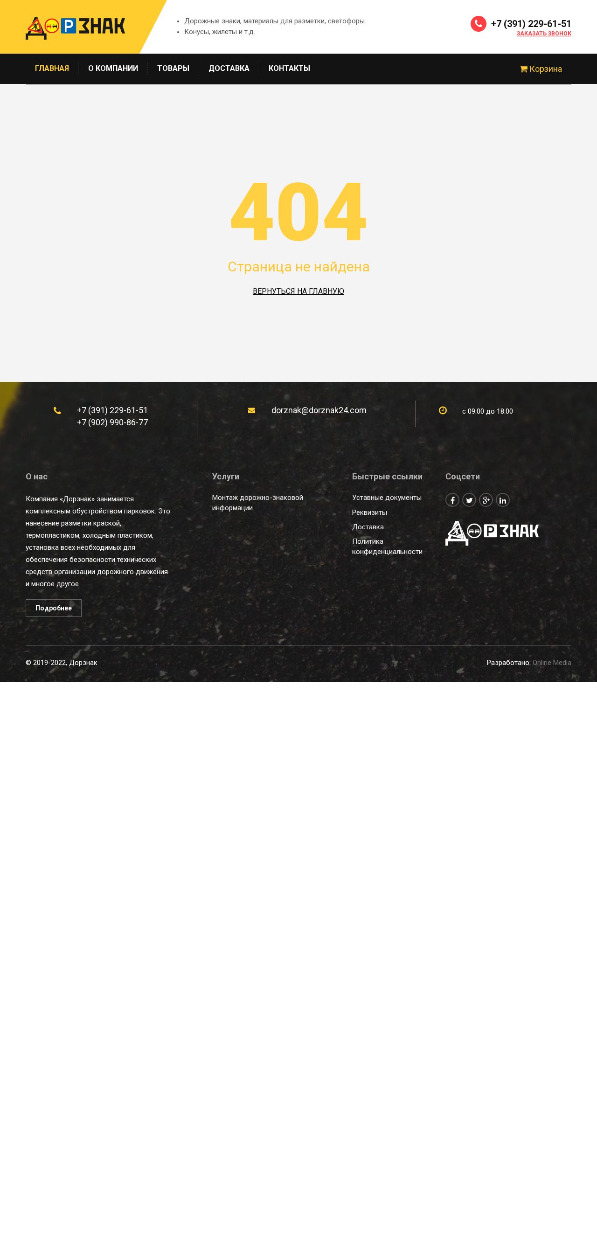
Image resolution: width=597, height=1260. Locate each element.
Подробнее (53, 608)
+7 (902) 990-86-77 (112, 422)
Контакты (289, 68)
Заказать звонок (544, 33)
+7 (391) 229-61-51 (530, 23)
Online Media (552, 662)
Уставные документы (387, 497)
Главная (52, 68)
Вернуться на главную (298, 291)
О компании (113, 68)
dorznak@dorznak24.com (319, 410)
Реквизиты (369, 512)
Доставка (229, 68)
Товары (173, 68)
